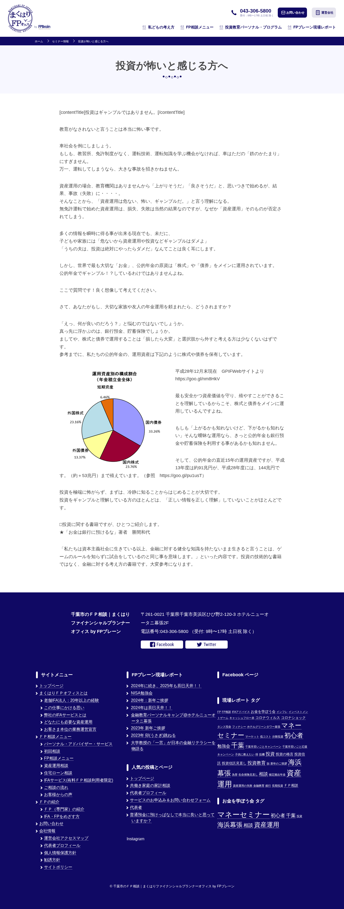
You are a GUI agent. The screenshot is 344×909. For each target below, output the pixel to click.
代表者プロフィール (62, 845)
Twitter (209, 644)
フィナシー (239, 726)
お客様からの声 (58, 794)
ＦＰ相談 (291, 785)
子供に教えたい (244, 754)
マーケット (252, 736)
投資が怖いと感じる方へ (93, 41)
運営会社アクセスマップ (66, 838)
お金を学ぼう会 (263, 712)
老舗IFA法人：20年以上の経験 (71, 700)
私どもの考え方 (159, 27)
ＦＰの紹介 (49, 802)
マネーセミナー (243, 814)
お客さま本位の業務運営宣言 (70, 729)
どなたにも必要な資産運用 (68, 722)
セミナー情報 (60, 41)
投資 (270, 753)
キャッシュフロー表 (241, 717)
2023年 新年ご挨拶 (148, 728)
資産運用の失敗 (242, 785)
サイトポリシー (58, 867)
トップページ (51, 686)
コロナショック (293, 718)
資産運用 (266, 824)
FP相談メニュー (197, 27)
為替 (234, 774)
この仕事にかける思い (64, 707)
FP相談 (226, 711)
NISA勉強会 (142, 693)
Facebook (165, 644)
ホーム (39, 41)
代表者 (136, 807)
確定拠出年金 (277, 774)
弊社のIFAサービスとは (65, 715)
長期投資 (277, 785)
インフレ (282, 711)
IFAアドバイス (241, 711)
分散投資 (277, 736)
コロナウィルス (267, 718)
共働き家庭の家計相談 (150, 785)
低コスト (265, 736)
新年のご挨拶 (278, 763)
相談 (263, 774)
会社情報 (47, 831)
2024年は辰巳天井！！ (151, 707)
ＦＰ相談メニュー (55, 736)
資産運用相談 (56, 765)
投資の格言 (284, 754)
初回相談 (52, 751)
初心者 (293, 735)
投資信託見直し (234, 763)
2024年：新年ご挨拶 (149, 700)
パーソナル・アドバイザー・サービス (78, 744)
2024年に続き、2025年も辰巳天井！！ (166, 686)
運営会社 (327, 12)
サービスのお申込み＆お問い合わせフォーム (170, 800)
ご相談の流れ (56, 787)
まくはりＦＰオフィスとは (63, 693)
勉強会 (223, 746)
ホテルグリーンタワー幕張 (263, 726)
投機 (262, 754)
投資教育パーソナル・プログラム (251, 27)
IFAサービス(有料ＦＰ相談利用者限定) (78, 780)
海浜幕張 (230, 824)
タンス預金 (224, 726)
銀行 (268, 785)
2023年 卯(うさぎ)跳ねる (153, 735)
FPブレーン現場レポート (312, 27)
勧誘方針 (52, 860)
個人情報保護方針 (60, 853)
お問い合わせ (295, 12)
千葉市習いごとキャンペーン (263, 746)
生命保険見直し (248, 774)
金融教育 (258, 785)
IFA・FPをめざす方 (62, 816)
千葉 (237, 745)
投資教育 (257, 762)
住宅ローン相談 (58, 773)
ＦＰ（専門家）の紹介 (64, 809)
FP (219, 711)
